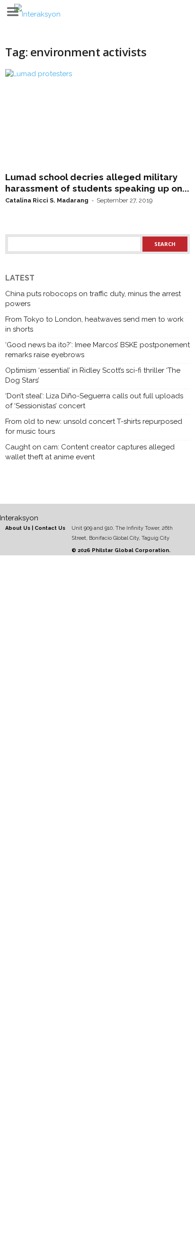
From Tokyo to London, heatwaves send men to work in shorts (94, 324)
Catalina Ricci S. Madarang (47, 200)
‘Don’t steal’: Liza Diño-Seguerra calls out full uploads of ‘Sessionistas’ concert (94, 401)
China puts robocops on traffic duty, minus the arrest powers (93, 299)
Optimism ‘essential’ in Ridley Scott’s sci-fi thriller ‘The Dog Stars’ (92, 375)
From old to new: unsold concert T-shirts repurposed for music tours (93, 426)
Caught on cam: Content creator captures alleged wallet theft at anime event (90, 452)
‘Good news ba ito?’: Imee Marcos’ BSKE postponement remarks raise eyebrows (97, 350)
